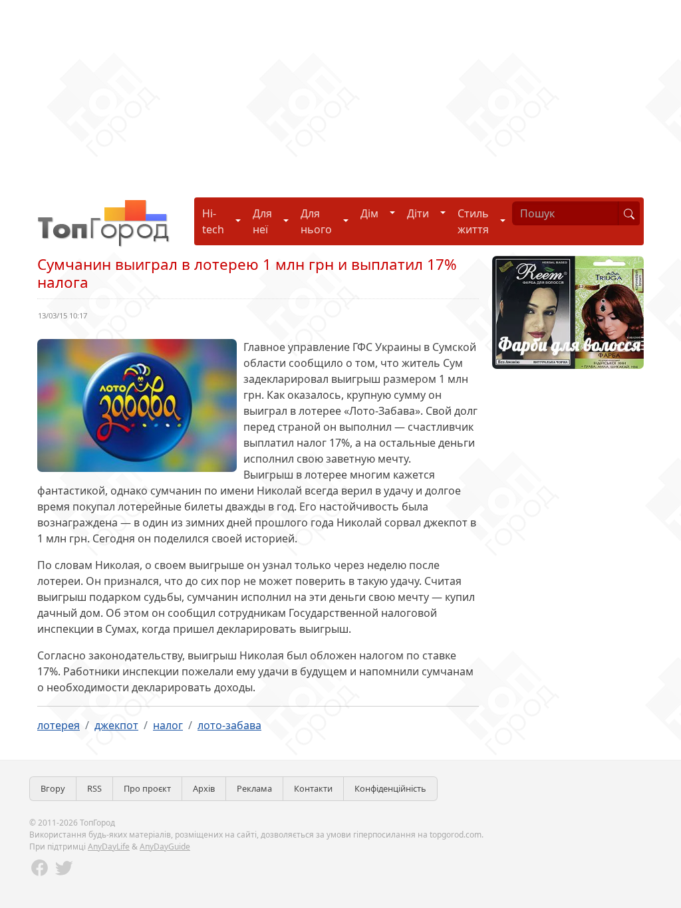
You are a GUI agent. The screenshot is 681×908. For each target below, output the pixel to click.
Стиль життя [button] (473, 221)
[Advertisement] (340, 93)
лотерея (58, 725)
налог (168, 725)
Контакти (313, 788)
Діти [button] (418, 213)
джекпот (116, 725)
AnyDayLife (109, 846)
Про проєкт (147, 788)
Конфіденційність (390, 788)
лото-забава (229, 725)
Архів (204, 788)
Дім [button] (369, 213)
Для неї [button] (262, 221)
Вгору (53, 788)
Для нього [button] (316, 221)
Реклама (254, 788)
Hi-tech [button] (213, 221)
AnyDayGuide (165, 846)
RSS (94, 788)
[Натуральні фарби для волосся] (568, 311)
